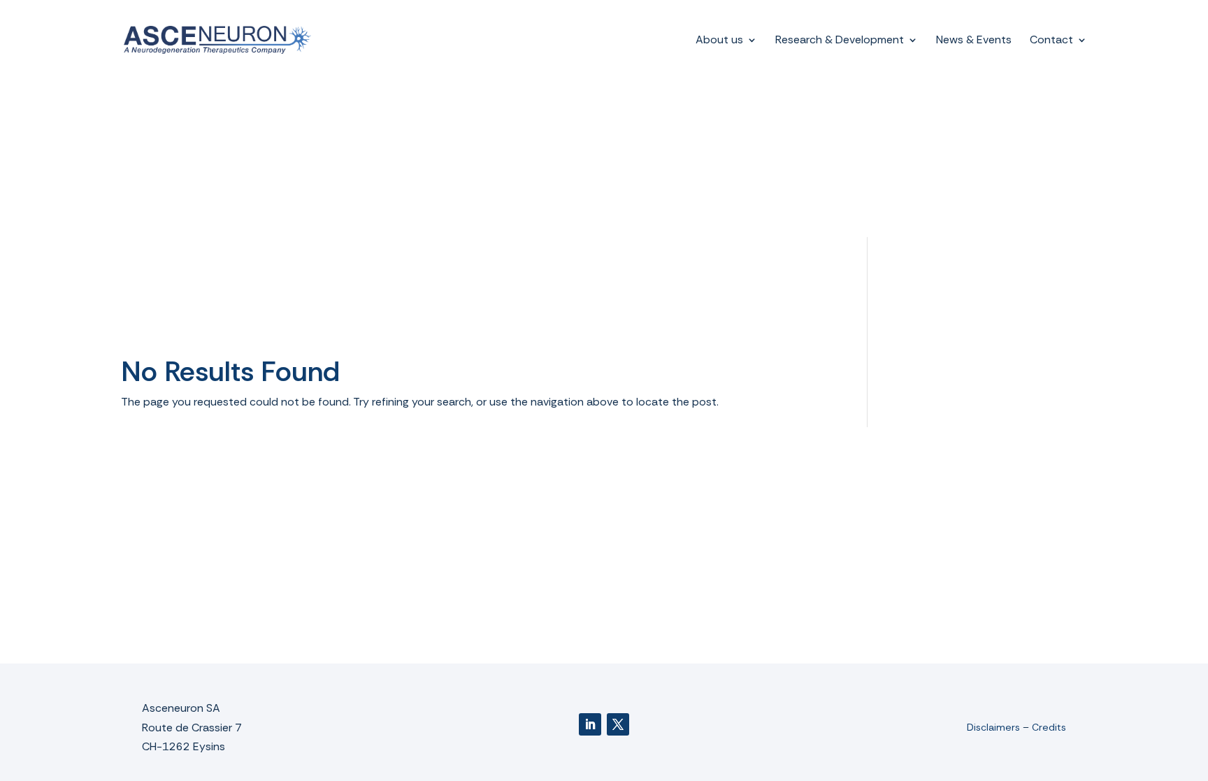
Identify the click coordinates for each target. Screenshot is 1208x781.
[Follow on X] (618, 724)
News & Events (974, 41)
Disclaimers (993, 727)
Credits (1049, 727)
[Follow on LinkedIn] (590, 724)
